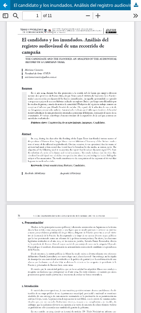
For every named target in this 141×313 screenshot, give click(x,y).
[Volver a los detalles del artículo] (5, 5)
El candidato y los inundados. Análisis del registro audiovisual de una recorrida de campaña (77, 5)
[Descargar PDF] (136, 5)
